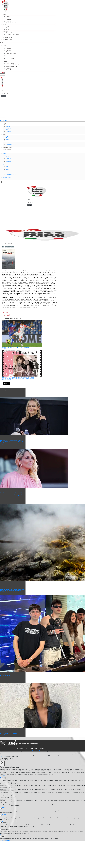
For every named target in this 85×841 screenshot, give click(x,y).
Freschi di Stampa (10, 32)
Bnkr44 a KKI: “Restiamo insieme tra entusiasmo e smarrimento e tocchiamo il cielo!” (11, 676)
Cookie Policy (42, 750)
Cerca (2, 90)
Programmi (8, 18)
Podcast (5, 31)
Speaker (8, 16)
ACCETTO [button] (2, 758)
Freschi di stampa (10, 27)
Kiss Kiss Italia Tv (7, 39)
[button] (27, 42)
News (4, 24)
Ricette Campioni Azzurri (11, 36)
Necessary (3, 777)
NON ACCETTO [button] (9, 758)
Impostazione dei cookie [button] (12, 756)
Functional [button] (2, 807)
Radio (4, 14)
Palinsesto (8, 19)
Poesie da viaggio (7, 314)
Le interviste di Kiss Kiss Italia (12, 34)
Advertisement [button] (3, 828)
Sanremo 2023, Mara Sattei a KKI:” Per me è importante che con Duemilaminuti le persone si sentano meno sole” (12, 734)
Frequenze (8, 21)
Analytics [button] (2, 821)
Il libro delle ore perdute (8, 312)
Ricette (7, 29)
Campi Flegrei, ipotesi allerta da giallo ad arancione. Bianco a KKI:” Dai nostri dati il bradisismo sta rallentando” (12, 590)
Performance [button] (3, 814)
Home (4, 13)
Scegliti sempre (6, 315)
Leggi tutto (3, 756)
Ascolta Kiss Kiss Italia (11, 22)
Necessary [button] (2, 775)
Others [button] (1, 835)
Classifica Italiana (7, 37)
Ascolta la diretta (3, 120)
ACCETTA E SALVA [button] (5, 840)
